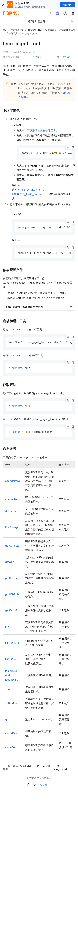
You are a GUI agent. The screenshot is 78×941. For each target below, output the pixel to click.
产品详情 (37, 56)
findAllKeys (12, 527)
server (9, 689)
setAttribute (12, 703)
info (7, 626)
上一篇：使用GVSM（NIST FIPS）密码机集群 (27, 767)
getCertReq (12, 578)
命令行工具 (12, 33)
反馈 (45, 784)
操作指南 (49, 29)
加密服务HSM (35, 29)
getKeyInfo (11, 610)
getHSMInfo (12, 594)
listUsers (10, 659)
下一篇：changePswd (59, 767)
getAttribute (12, 545)
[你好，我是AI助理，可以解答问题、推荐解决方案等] (57, 13)
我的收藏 (66, 56)
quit (7, 719)
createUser (12, 499)
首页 (5, 29)
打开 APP (67, 4)
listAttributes (12, 642)
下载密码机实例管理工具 (41, 130)
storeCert (11, 747)
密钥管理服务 (17, 29)
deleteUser (12, 511)
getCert (9, 562)
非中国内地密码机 (66, 29)
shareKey (11, 733)
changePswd (13, 481)
